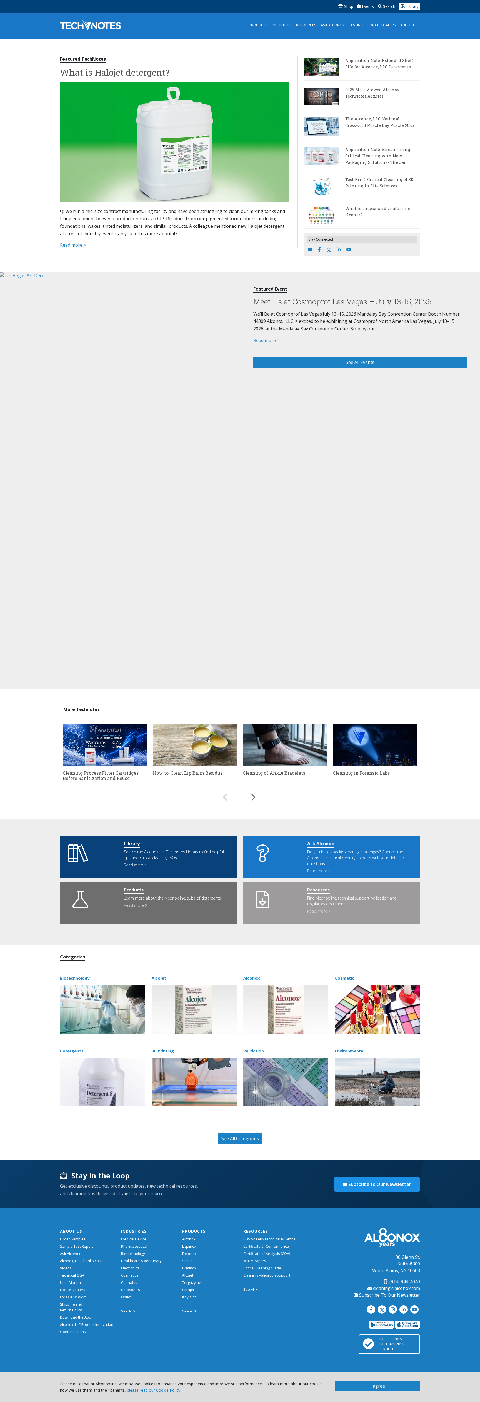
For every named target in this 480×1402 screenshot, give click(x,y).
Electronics (130, 1267)
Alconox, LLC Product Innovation (86, 1324)
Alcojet (159, 978)
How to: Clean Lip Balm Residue (188, 773)
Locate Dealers (382, 25)
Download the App (75, 1317)
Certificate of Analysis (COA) (266, 1253)
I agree (377, 1386)
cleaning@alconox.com (396, 1288)
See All (127, 1311)
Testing (356, 25)
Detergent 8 (72, 1051)
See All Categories (240, 1138)
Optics (126, 1296)
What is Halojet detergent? (114, 72)
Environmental (349, 1051)
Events (367, 6)
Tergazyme (191, 1282)
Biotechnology (75, 978)
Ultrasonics (130, 1289)
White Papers (254, 1260)
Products (258, 25)
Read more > (73, 245)
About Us (409, 25)
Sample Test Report (76, 1246)
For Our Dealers (73, 1296)
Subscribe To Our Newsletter (389, 1295)
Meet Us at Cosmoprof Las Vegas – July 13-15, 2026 (342, 301)
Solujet (188, 1260)
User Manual (71, 1282)
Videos (66, 1267)
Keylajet (189, 1296)
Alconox (251, 978)
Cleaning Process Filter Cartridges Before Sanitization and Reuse (101, 775)
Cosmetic (344, 978)
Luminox (189, 1267)
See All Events (360, 362)
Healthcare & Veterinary (141, 1260)
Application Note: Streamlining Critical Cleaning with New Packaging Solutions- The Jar (377, 156)
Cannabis (129, 1282)
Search (388, 6)
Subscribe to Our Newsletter (379, 1184)
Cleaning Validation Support (266, 1275)
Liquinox (189, 1246)
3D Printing (163, 1051)
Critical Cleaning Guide (262, 1267)
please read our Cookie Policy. (154, 1390)
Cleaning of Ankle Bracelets (274, 773)
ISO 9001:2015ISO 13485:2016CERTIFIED (391, 1344)
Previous (225, 794)
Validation (253, 1051)
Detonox (189, 1253)
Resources (306, 25)
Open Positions (73, 1331)
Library (412, 6)
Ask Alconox (333, 25)
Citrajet (188, 1289)
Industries (282, 25)
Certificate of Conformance (266, 1246)
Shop (348, 6)
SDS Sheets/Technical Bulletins (269, 1239)
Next (253, 794)
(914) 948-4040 (404, 1282)
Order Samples (73, 1239)
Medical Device (133, 1239)
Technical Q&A (72, 1275)
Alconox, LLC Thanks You (80, 1260)
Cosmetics (129, 1275)
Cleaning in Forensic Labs (361, 773)
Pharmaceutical (134, 1246)
